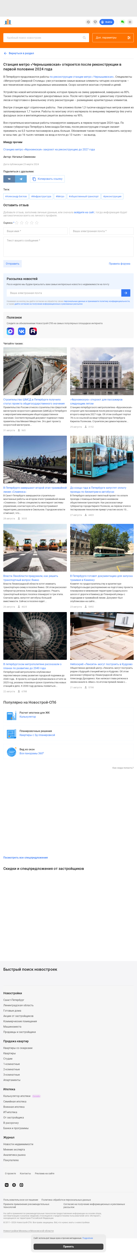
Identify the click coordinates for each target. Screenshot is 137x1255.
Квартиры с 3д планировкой (37, 735)
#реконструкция (112, 196)
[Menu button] (123, 22)
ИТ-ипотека (10, 1112)
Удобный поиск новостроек (24, 37)
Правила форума (119, 263)
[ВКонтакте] (9, 179)
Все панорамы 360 (32, 753)
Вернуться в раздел (21, 53)
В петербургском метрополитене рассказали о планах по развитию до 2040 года (32, 666)
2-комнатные (11, 1069)
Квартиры (9, 1053)
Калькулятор (28, 716)
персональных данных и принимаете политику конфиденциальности (97, 301)
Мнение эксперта (14, 1149)
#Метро (60, 196)
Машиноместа (12, 1026)
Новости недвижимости (18, 1144)
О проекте (10, 1173)
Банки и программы (16, 1128)
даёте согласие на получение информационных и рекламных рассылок (49, 304)
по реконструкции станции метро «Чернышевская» (82, 76)
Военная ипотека (14, 1106)
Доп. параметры (106, 37)
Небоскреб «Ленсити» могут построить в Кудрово (101, 664)
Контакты (25, 1173)
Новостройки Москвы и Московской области (28, 1230)
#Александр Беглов (16, 196)
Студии (7, 1058)
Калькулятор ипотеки (21, 1096)
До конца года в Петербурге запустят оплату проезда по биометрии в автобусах (98, 489)
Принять (68, 1246)
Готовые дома (12, 1010)
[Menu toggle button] (130, 22)
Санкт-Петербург (13, 1000)
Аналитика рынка (14, 1154)
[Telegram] (21, 179)
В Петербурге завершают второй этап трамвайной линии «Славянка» (35, 489)
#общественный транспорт (84, 196)
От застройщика (13, 1117)
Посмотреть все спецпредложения (25, 857)
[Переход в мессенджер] (21, 1185)
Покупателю (11, 1160)
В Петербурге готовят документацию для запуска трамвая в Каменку (101, 578)
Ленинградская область (18, 1005)
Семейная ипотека (14, 1101)
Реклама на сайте (44, 1173)
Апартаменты (11, 1080)
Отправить (12, 263)
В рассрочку (11, 1122)
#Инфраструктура (41, 196)
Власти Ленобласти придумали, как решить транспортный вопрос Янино (30, 578)
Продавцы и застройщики (19, 1032)
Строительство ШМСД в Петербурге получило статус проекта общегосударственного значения (34, 401)
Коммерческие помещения (20, 1021)
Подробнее (87, 1238)
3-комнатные (11, 1074)
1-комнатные (11, 1064)
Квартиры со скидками (17, 1048)
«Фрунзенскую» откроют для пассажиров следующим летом (96, 401)
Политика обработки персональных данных (66, 1199)
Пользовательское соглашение (20, 1199)
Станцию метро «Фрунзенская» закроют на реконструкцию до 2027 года (49, 149)
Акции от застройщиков (18, 1016)
